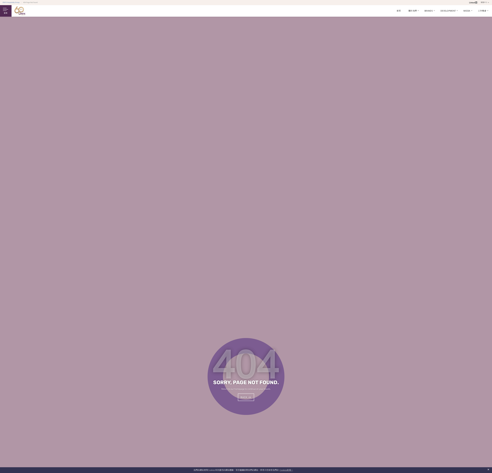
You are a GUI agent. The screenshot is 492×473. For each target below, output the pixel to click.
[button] (485, 2)
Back (243, 397)
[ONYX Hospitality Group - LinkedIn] (473, 2)
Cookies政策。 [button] (286, 470)
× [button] (488, 469)
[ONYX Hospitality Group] (20, 11)
